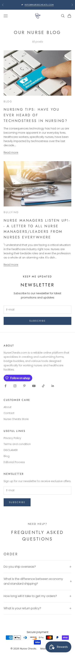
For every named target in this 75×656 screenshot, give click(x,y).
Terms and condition (17, 444)
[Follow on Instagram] (15, 386)
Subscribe (37, 321)
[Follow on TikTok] (43, 386)
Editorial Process (14, 462)
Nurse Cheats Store (16, 419)
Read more (11, 152)
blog (8, 101)
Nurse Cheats (28, 648)
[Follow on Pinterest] (24, 386)
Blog (6, 456)
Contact (9, 413)
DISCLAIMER (11, 450)
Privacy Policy (12, 438)
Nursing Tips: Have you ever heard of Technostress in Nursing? (36, 115)
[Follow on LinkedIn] (53, 386)
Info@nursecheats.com (39, 4)
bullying (11, 212)
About (7, 407)
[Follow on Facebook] (5, 386)
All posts (37, 41)
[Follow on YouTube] (34, 386)
